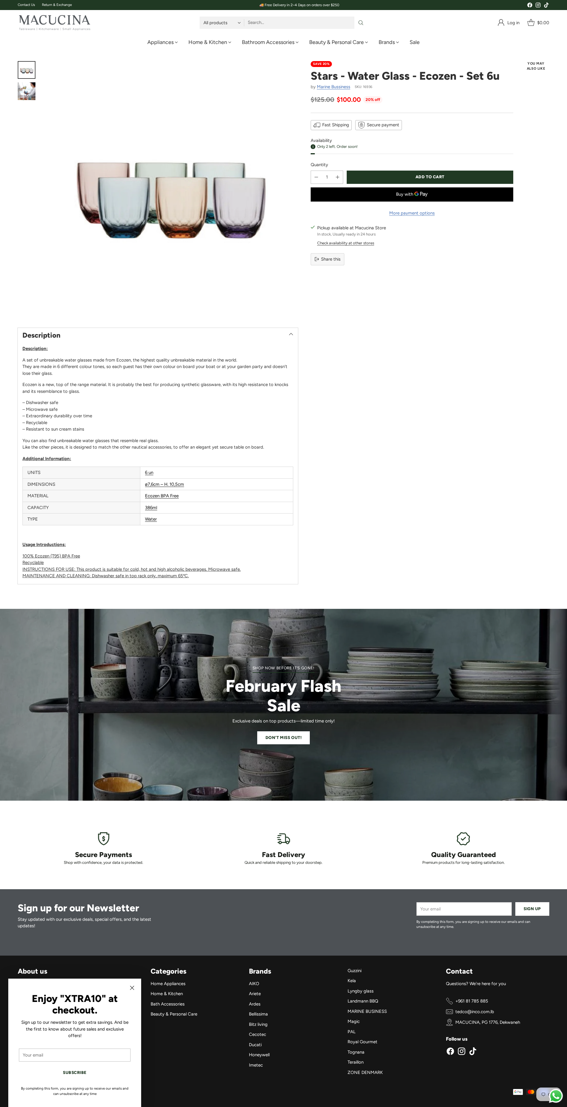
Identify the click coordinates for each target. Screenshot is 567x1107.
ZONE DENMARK (365, 1072)
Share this (330, 259)
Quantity (319, 164)
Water (151, 519)
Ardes (254, 1004)
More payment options (412, 213)
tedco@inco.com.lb (474, 1011)
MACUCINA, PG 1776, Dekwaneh (487, 1022)
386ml (151, 507)
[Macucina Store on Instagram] (538, 6)
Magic (354, 1021)
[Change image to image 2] (26, 91)
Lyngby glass (361, 991)
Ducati (255, 1044)
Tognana (356, 1052)
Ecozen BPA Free (162, 495)
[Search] (360, 23)
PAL (352, 1031)
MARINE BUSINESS (367, 1011)
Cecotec (257, 1034)
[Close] (132, 987)
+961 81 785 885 (471, 1001)
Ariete (255, 993)
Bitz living (258, 1024)
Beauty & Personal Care (174, 1014)
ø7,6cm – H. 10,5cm (164, 484)
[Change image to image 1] (26, 70)
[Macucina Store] (55, 23)
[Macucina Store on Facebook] (530, 6)
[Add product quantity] (337, 177)
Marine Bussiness (333, 86)
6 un (149, 472)
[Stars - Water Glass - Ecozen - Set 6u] (169, 189)
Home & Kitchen (167, 993)
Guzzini (354, 970)
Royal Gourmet (362, 1041)
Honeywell (259, 1054)
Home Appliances (168, 983)
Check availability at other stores (345, 243)
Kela (352, 980)
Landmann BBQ (363, 1001)
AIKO (254, 983)
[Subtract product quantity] (316, 177)
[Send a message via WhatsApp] (556, 1096)
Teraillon (356, 1062)
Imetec (256, 1065)
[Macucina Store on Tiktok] (546, 6)
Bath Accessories (168, 1004)
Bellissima (258, 1014)
